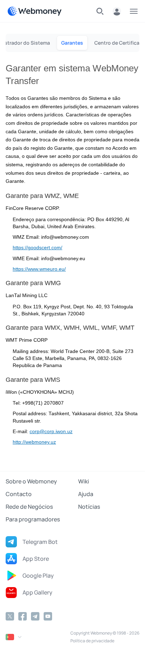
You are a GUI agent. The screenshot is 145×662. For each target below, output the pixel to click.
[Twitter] (10, 616)
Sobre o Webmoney (31, 481)
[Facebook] (22, 616)
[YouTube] (48, 616)
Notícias (89, 506)
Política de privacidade (92, 641)
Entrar (116, 11)
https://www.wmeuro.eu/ (39, 269)
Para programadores (33, 519)
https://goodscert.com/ (37, 247)
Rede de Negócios (29, 506)
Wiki (83, 481)
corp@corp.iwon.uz (51, 431)
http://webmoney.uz (34, 442)
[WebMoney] (34, 11)
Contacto (19, 494)
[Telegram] (35, 616)
